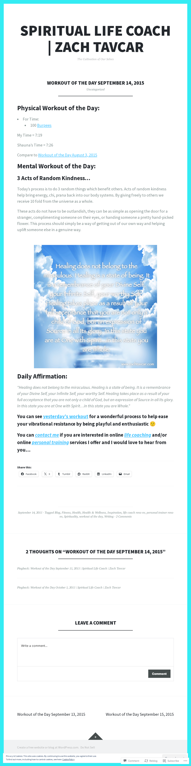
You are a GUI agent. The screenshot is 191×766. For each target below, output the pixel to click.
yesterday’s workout (65, 416)
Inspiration (114, 512)
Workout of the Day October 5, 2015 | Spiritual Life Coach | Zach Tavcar (75, 587)
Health (76, 512)
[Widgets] (95, 736)
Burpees (44, 125)
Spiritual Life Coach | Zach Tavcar (95, 38)
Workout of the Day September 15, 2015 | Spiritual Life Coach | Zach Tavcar (77, 568)
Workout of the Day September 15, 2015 (140, 714)
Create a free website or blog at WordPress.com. (48, 747)
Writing (109, 516)
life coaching (137, 435)
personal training (50, 442)
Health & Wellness (94, 512)
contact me (47, 435)
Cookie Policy (68, 759)
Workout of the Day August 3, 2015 (67, 154)
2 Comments (124, 516)
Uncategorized (96, 89)
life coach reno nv (134, 512)
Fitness (66, 512)
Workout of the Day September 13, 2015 (51, 714)
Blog (57, 512)
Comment (159, 674)
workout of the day (91, 516)
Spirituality (71, 516)
